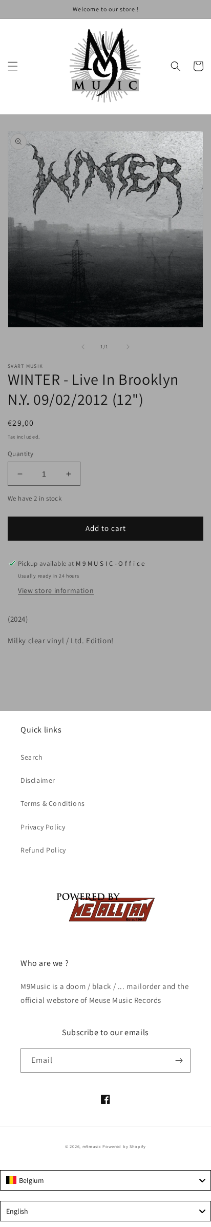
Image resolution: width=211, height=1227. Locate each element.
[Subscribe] (178, 1060)
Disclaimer (37, 780)
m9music (91, 1146)
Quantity (20, 453)
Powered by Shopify (124, 1146)
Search (31, 757)
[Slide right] (128, 346)
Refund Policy (43, 850)
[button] (13, 66)
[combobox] (105, 1180)
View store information (56, 590)
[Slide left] (83, 346)
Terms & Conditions (52, 803)
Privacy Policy (42, 827)
